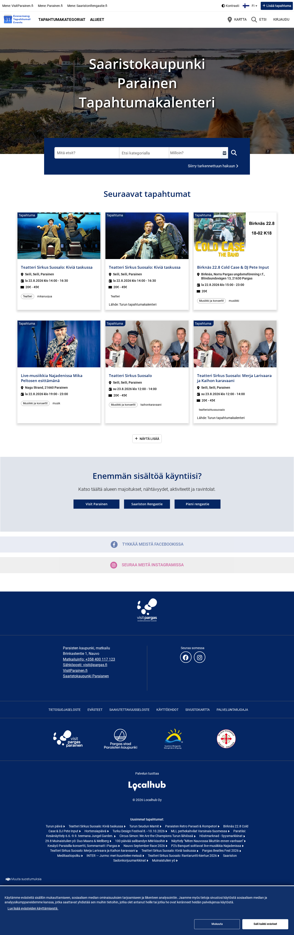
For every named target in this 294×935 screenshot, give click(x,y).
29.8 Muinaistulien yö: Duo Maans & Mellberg (77, 841)
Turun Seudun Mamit (144, 826)
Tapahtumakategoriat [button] (61, 19)
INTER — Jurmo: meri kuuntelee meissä (114, 855)
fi (255, 4)
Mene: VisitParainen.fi (17, 6)
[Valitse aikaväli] (224, 153)
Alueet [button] (97, 19)
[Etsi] (234, 153)
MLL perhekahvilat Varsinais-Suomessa (199, 831)
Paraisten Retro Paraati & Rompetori (191, 826)
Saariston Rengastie (147, 504)
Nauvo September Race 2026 (145, 846)
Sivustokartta (197, 710)
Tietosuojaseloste (64, 710)
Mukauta (217, 924)
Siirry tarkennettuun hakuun (211, 166)
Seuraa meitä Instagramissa (153, 564)
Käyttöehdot (167, 710)
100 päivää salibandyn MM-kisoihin (140, 841)
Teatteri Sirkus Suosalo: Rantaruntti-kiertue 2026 (183, 855)
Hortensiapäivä (96, 831)
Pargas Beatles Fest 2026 (220, 850)
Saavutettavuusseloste (129, 710)
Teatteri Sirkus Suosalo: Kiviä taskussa (96, 826)
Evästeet (95, 710)
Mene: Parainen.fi (50, 6)
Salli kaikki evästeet (265, 924)
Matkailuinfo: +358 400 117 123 (89, 659)
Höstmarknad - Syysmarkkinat (221, 836)
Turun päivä (54, 826)
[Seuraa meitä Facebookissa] (186, 657)
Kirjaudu (281, 19)
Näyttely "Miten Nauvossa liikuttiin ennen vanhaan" (207, 841)
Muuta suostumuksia (26, 879)
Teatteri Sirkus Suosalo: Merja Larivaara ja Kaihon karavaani (93, 850)
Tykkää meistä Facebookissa (153, 544)
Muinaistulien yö (164, 860)
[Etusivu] (17, 19)
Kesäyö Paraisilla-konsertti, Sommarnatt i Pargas (83, 846)
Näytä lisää (149, 439)
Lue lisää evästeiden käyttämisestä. (33, 908)
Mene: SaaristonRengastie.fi (87, 6)
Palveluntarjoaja (232, 710)
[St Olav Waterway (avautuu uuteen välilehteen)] (226, 749)
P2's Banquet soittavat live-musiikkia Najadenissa (206, 846)
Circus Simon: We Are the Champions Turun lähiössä (156, 836)
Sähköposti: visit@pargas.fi (85, 665)
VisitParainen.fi (75, 670)
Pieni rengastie (197, 504)
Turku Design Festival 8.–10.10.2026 (139, 831)
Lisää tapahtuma (278, 6)
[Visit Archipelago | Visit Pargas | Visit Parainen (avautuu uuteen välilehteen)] (68, 749)
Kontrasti (232, 6)
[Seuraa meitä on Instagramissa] (199, 657)
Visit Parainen (96, 504)
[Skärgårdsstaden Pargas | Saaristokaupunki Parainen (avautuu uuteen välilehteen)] (121, 749)
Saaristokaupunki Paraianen (86, 676)
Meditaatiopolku (69, 855)
